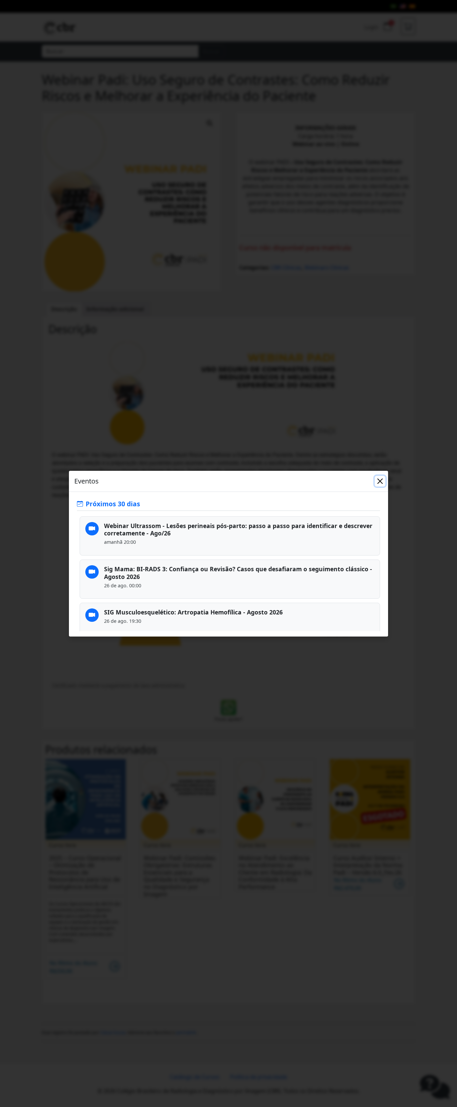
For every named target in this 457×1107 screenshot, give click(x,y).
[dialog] (228, 553)
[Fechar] (380, 481)
